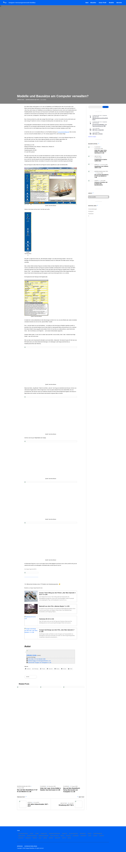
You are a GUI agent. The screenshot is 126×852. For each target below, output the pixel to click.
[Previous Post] (22, 804)
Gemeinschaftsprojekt (31, 835)
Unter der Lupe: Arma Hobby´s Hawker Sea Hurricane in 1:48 (50, 789)
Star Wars (20, 837)
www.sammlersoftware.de (63, 132)
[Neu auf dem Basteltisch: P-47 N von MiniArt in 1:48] (27, 735)
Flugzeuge (43, 786)
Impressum (20, 846)
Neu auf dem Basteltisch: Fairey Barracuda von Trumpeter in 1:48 (71, 789)
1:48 (36, 833)
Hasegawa (28, 837)
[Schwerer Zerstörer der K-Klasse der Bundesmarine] (91, 182)
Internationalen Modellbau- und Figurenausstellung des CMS (99, 125)
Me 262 (51, 837)
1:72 (31, 833)
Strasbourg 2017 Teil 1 (66, 805)
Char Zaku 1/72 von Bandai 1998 (36, 659)
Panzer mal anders (54, 835)
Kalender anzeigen (92, 136)
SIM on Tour (64, 803)
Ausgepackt (44, 833)
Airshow (101, 835)
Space (45, 837)
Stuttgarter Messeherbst (54, 833)
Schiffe (96, 180)
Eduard (35, 837)
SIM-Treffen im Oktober (97, 134)
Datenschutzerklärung (30, 846)
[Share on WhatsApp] (31, 677)
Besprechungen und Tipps (32, 99)
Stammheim (83, 835)
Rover (63, 837)
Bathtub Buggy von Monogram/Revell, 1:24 (39, 660)
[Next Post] (78, 804)
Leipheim (64, 833)
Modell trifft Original (97, 833)
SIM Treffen (83, 833)
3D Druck (68, 835)
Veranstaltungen (92, 209)
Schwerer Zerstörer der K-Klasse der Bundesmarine (100, 184)
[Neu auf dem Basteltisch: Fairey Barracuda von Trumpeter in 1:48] (73, 735)
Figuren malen (21, 835)
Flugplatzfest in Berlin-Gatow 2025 (100, 160)
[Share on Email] (33, 677)
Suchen (105, 106)
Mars (69, 837)
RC (40, 837)
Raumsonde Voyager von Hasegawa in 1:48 (39, 662)
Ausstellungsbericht (22, 833)
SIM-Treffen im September (98, 130)
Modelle (30, 802)
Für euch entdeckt (73, 833)
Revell (89, 833)
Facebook (90, 213)
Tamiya (95, 835)
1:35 (89, 835)
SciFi (62, 835)
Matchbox (57, 837)
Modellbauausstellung (43, 835)
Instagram (91, 211)
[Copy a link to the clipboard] (35, 677)
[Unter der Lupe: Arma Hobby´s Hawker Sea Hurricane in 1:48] (50, 735)
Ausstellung (75, 835)
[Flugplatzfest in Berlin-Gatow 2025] (91, 158)
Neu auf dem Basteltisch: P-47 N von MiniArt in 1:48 (27, 790)
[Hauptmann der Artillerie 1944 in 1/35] (91, 166)
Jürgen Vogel (31, 655)
